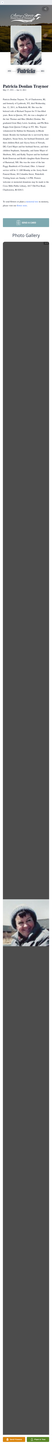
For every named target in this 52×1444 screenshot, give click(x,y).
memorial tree (32, 201)
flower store (22, 205)
